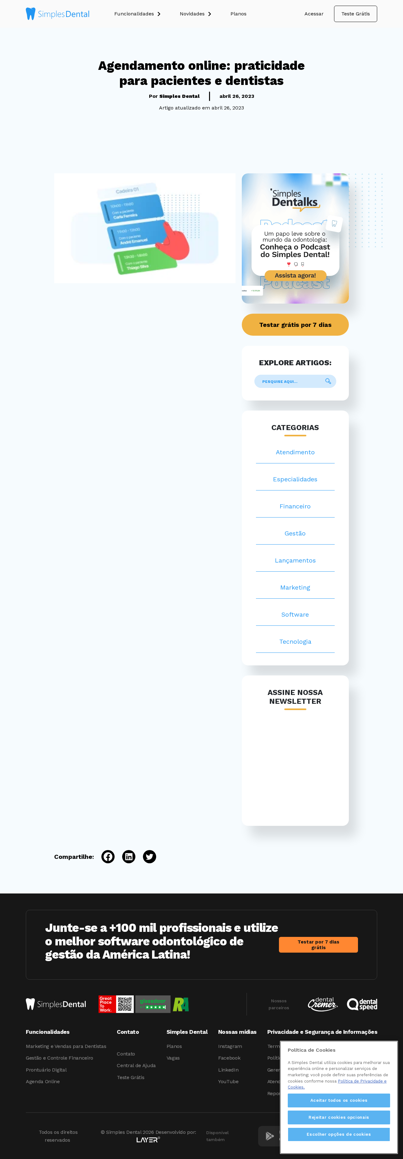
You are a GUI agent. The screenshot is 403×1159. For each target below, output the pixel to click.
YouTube (228, 1081)
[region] (339, 1097)
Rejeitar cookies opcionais (339, 1117)
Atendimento (295, 452)
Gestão (295, 533)
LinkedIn (228, 1070)
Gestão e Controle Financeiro (59, 1058)
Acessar (314, 14)
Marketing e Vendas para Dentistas (66, 1046)
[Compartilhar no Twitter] (145, 856)
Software (295, 614)
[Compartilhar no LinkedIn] (125, 856)
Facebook (229, 1058)
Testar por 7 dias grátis (318, 944)
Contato (126, 1054)
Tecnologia (295, 641)
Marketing (295, 587)
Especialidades (295, 479)
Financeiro (295, 506)
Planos (174, 1046)
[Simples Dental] (57, 14)
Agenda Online (43, 1081)
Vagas (173, 1058)
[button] (147, 14)
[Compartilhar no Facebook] (104, 856)
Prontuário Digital (46, 1070)
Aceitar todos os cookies (339, 1100)
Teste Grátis (355, 14)
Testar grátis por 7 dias (295, 324)
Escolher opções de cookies (339, 1134)
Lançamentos (295, 560)
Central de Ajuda (136, 1065)
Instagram (230, 1046)
